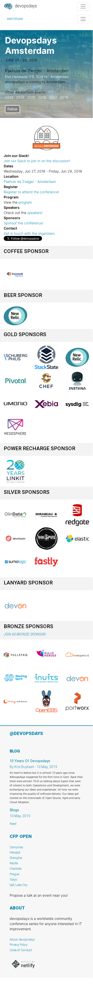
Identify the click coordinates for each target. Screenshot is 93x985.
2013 (9, 97)
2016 (42, 97)
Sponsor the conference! (23, 223)
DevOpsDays (25, 5)
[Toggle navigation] (83, 6)
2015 (31, 97)
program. (26, 202)
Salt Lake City (18, 885)
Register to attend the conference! (31, 192)
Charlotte (16, 868)
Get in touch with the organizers (29, 233)
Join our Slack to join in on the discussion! (37, 161)
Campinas (16, 847)
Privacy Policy (18, 944)
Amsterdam (15, 19)
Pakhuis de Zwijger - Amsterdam (30, 181)
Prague (14, 874)
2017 (53, 97)
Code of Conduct (21, 950)
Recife (14, 863)
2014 (20, 97)
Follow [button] (12, 109)
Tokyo (13, 879)
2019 (64, 97)
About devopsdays (22, 939)
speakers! (35, 213)
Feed (13, 824)
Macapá (15, 852)
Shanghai (16, 858)
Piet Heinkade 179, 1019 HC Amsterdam (37, 77)
